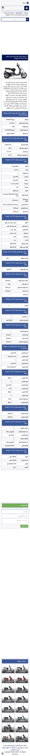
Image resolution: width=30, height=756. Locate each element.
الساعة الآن (19, 745)
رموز (13, 745)
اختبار (13, 748)
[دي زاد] (26, 8)
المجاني (13, 750)
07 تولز (8, 748)
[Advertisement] (15, 38)
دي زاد (24, 3)
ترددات (26, 748)
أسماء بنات (7, 745)
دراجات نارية (19, 13)
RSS (25, 745)
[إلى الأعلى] (2, 753)
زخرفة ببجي (20, 748)
